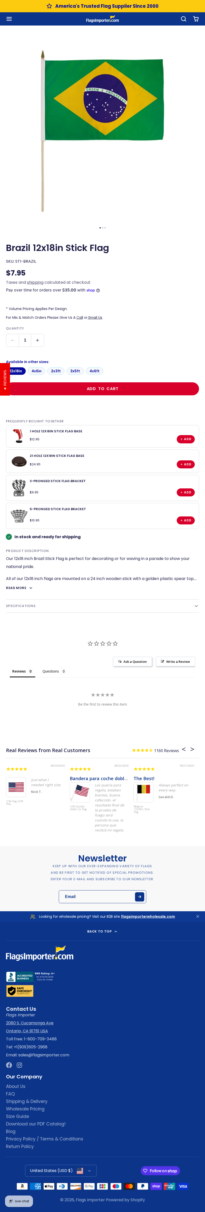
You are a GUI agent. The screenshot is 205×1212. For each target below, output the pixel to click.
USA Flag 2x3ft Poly (14, 803)
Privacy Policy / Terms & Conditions (44, 1139)
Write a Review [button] (178, 661)
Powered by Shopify (125, 1200)
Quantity (15, 328)
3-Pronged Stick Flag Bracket (58, 481)
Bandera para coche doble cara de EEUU (114, 778)
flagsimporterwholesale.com (148, 916)
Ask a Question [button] (135, 661)
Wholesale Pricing (25, 1109)
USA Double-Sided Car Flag (78, 808)
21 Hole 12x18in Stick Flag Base (57, 456)
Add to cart (102, 389)
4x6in (37, 371)
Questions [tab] (50, 671)
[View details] (19, 436)
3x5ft (75, 371)
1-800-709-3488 (40, 1039)
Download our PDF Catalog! (36, 1124)
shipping (35, 282)
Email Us (95, 317)
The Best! (144, 778)
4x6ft (95, 371)
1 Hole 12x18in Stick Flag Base (56, 431)
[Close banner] (197, 917)
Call (79, 317)
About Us (16, 1086)
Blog (11, 1131)
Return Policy (20, 1146)
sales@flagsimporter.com (43, 1055)
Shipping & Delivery (27, 1101)
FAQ (10, 1094)
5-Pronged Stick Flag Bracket (58, 509)
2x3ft (56, 371)
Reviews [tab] (19, 671)
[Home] (102, 19)
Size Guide (17, 1116)
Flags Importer (90, 1200)
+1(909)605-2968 (31, 1047)
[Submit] (139, 896)
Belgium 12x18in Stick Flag (142, 809)
